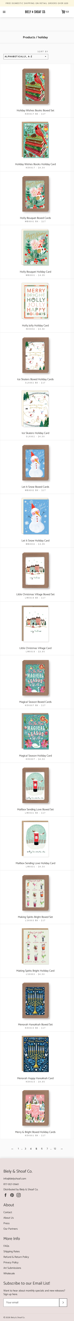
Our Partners (10, 1229)
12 (55, 1148)
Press (6, 1223)
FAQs (6, 1246)
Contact (7, 1212)
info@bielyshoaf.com (14, 1179)
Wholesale (9, 1273)
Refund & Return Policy (16, 1257)
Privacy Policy (10, 1262)
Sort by (43, 51)
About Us (8, 1218)
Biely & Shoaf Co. (28, 1189)
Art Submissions (12, 1268)
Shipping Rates (11, 1251)
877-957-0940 (11, 1184)
